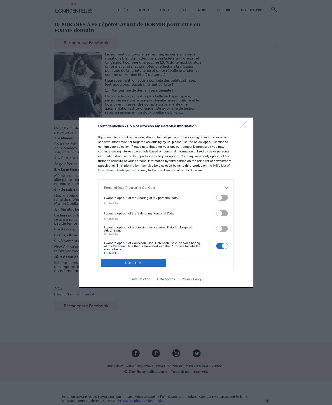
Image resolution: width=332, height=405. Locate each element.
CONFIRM (133, 263)
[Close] (244, 126)
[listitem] (166, 187)
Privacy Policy (191, 279)
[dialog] (166, 203)
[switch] (222, 198)
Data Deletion (140, 279)
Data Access (166, 279)
